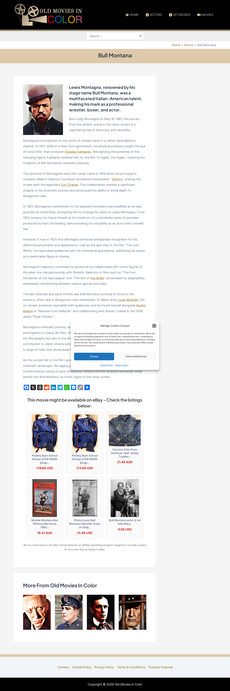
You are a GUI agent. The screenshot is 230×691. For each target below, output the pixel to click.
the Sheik (97, 278)
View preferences (135, 356)
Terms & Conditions (131, 667)
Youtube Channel (160, 667)
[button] (154, 325)
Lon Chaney (69, 184)
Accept (94, 356)
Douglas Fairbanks (78, 151)
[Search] (140, 36)
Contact (63, 667)
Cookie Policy (106, 365)
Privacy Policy (121, 365)
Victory (117, 179)
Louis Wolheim (128, 300)
